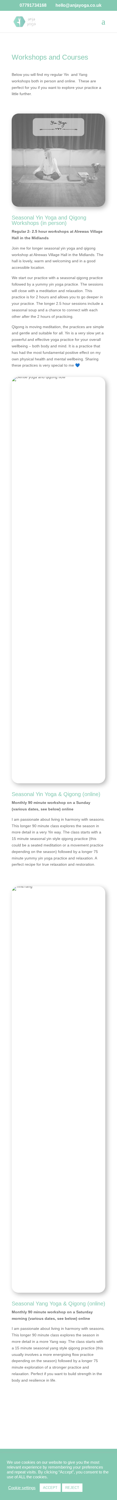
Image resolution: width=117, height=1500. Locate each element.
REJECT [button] (72, 1488)
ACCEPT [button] (50, 1488)
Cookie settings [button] (22, 1488)
